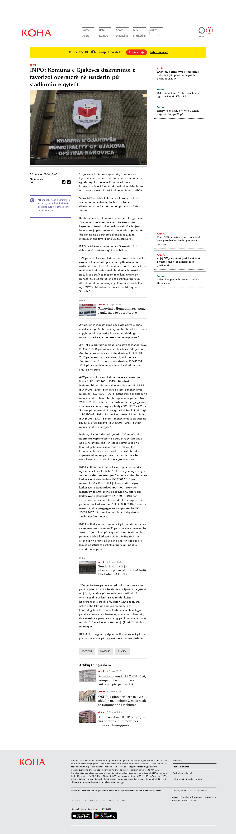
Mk (123, 801)
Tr (116, 801)
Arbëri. (161, 68)
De (85, 801)
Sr (110, 801)
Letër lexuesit (159, 52)
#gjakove (87, 651)
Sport (119, 30)
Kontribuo (135, 52)
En (78, 801)
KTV (135, 30)
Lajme (86, 30)
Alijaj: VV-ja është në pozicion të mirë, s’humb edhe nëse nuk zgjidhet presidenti (179, 262)
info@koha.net (199, 791)
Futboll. (161, 89)
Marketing (139, 35)
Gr (103, 801)
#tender (122, 651)
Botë (102, 30)
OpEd (85, 35)
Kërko (201, 36)
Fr (91, 801)
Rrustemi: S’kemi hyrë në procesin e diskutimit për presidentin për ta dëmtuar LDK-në (178, 75)
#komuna (105, 651)
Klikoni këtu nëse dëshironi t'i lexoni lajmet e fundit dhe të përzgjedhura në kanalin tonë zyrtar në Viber (54, 205)
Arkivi (153, 30)
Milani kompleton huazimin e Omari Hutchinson (178, 281)
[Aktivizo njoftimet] (209, 30)
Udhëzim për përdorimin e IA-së (187, 779)
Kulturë (103, 35)
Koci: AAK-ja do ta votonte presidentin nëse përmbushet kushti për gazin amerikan (179, 240)
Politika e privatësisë (182, 767)
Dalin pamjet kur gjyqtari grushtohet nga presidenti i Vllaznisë (178, 94)
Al (72, 801)
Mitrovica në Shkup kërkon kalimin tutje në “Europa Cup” (178, 112)
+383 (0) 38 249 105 (181, 791)
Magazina (122, 35)
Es (97, 801)
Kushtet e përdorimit (182, 773)
